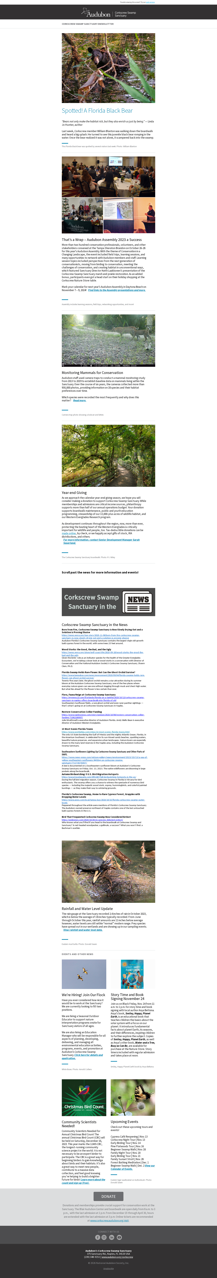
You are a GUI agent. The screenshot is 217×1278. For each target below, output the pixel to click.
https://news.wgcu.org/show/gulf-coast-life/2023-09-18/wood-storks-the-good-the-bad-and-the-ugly (103, 654)
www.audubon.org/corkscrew (117, 1256)
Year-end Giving (74, 492)
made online (69, 533)
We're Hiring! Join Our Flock (83, 994)
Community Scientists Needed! (79, 1123)
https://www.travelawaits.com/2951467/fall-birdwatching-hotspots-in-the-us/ (99, 776)
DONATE (109, 1196)
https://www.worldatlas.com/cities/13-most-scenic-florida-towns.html (95, 731)
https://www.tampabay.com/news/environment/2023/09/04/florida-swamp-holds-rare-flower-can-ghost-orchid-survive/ (103, 676)
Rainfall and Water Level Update (87, 908)
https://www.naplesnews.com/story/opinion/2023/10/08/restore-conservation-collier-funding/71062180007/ (103, 716)
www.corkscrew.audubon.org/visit (109, 1220)
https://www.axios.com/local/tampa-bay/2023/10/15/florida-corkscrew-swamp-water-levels (103, 801)
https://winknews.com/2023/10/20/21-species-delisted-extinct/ (92, 819)
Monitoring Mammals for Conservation (92, 372)
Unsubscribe (108, 1268)
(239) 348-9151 (92, 1256)
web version (150, 2)
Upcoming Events (124, 1121)
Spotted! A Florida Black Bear (97, 110)
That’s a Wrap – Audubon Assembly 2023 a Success (102, 239)
